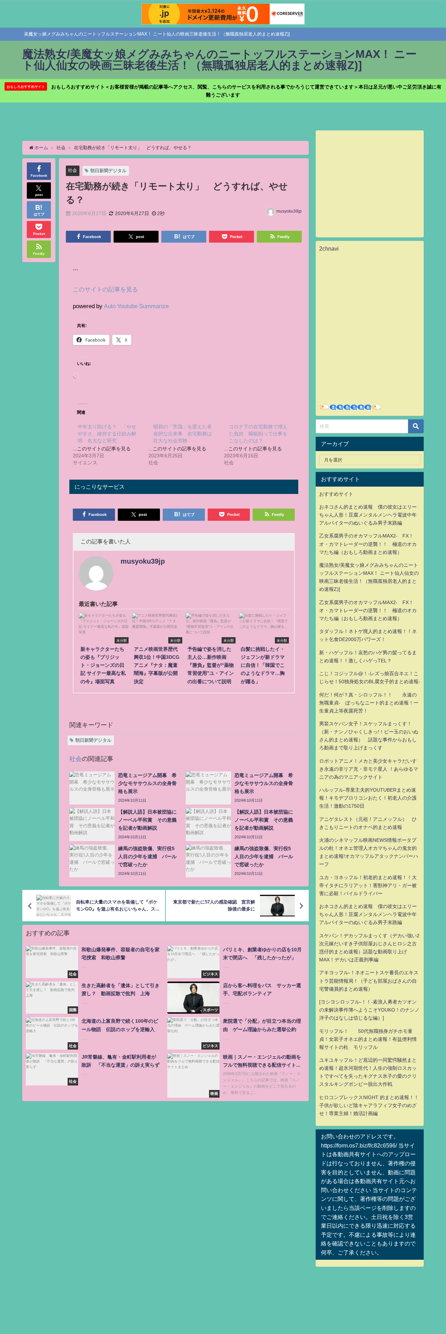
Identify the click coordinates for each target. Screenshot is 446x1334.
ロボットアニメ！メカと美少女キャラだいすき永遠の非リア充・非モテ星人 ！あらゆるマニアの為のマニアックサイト (368, 769)
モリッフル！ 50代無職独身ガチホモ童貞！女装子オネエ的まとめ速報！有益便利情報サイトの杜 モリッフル (368, 1039)
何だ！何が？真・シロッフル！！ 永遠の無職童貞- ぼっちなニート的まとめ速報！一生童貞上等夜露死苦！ (368, 702)
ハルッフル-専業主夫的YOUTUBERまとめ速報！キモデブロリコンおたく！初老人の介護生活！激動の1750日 (368, 797)
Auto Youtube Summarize (136, 306)
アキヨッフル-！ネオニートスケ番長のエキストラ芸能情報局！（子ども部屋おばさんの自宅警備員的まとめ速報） (368, 980)
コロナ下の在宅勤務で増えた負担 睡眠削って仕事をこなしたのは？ (258, 433)
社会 (72, 170)
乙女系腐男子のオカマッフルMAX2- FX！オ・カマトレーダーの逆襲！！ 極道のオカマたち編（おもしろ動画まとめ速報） (368, 543)
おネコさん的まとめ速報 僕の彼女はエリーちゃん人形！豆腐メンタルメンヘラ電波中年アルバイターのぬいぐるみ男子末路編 (368, 514)
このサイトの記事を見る (105, 289)
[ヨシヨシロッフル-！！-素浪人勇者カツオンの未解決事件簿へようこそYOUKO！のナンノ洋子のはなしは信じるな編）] (369, 1009)
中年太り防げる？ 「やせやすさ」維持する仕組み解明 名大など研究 (107, 433)
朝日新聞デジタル (108, 170)
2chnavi (329, 248)
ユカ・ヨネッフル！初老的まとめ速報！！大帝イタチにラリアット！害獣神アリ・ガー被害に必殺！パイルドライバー (368, 885)
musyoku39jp (289, 211)
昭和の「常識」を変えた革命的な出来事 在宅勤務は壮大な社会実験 (182, 433)
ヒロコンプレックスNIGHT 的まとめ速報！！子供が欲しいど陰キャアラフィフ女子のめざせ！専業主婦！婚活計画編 (369, 1105)
